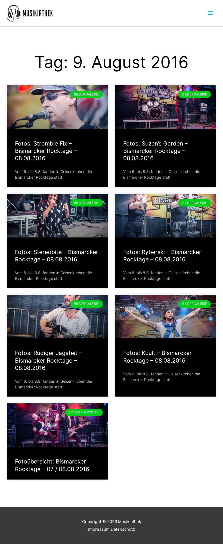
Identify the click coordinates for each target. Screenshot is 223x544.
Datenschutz (123, 529)
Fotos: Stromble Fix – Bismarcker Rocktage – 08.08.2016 (46, 151)
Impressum (99, 529)
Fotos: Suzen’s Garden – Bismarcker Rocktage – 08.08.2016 (155, 151)
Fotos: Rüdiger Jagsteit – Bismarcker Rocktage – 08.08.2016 (48, 360)
